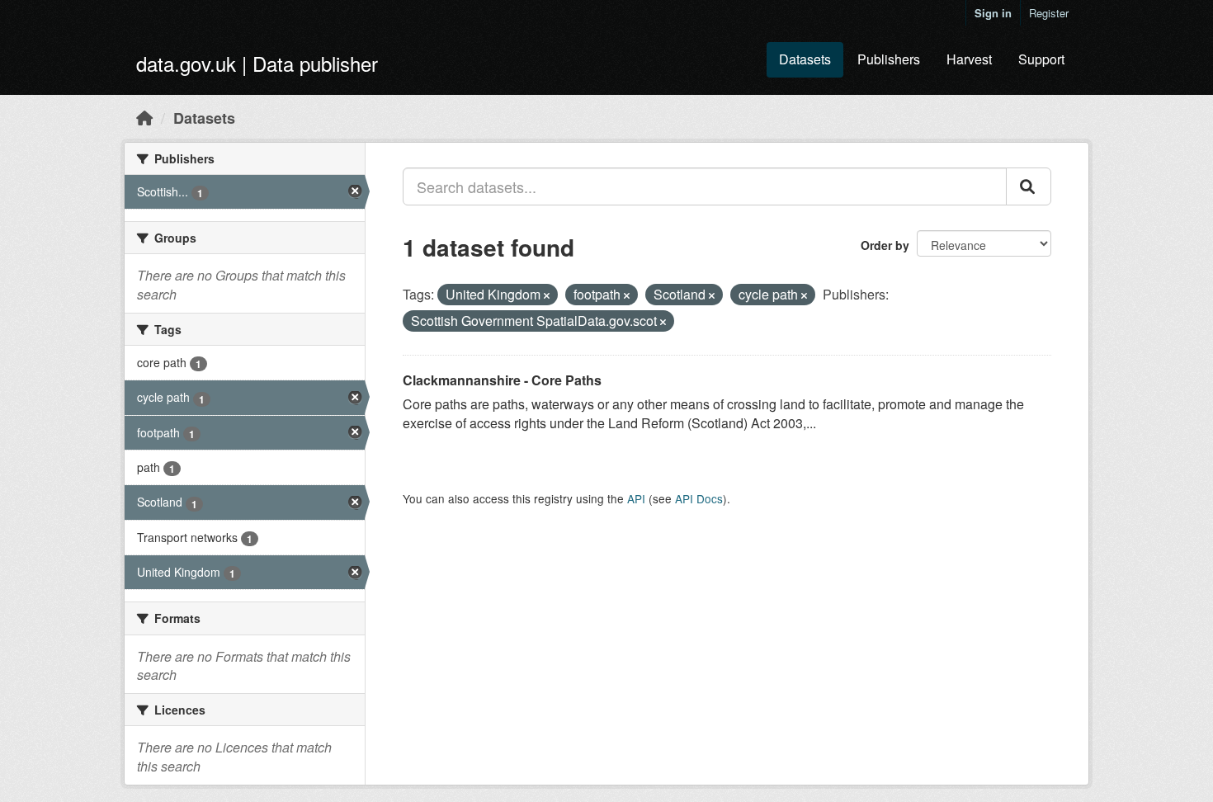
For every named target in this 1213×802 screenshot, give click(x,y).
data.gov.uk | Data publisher (257, 63)
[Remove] (547, 295)
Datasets (805, 59)
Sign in (993, 13)
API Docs (699, 498)
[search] (1028, 186)
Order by (885, 245)
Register (1049, 13)
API (636, 498)
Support (1041, 59)
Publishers (888, 59)
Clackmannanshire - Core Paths (502, 379)
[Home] (144, 117)
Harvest (969, 59)
